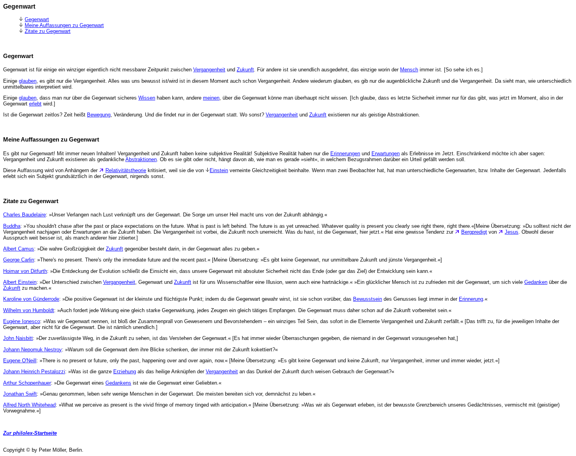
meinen (211, 98)
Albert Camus (18, 249)
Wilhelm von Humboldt (28, 310)
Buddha (11, 226)
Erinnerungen (345, 153)
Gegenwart (37, 19)
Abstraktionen (141, 159)
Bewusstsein (367, 299)
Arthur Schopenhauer (27, 383)
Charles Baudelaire (24, 215)
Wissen (146, 98)
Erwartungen (385, 153)
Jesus (511, 232)
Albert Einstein (19, 282)
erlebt (35, 104)
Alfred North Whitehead (29, 405)
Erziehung (124, 371)
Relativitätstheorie (125, 170)
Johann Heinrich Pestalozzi (34, 371)
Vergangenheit (209, 70)
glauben (27, 81)
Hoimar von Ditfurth (25, 271)
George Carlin (18, 260)
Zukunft (245, 70)
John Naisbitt (18, 338)
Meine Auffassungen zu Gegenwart (64, 25)
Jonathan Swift (20, 394)
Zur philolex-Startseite (30, 433)
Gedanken (535, 282)
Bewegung (98, 115)
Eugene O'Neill (19, 360)
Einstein (219, 170)
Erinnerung (471, 299)
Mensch (409, 70)
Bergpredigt (474, 232)
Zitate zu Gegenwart (48, 31)
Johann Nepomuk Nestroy (32, 349)
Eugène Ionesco (21, 321)
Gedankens (118, 383)
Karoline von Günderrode (31, 299)
